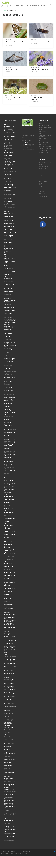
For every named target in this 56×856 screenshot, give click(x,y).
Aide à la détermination (44, 125)
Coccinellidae (7, 536)
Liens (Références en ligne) (45, 142)
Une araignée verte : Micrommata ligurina (28, 145)
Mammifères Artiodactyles (43, 180)
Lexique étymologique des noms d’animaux (45, 136)
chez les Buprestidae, (11, 371)
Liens (40, 140)
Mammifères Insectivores (42, 187)
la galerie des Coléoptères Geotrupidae (7, 823)
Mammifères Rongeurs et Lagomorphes (45, 190)
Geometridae (7, 158)
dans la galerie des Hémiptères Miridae (9, 768)
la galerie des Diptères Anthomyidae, (8, 383)
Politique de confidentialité (45, 148)
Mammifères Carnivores (42, 184)
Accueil (4, 10)
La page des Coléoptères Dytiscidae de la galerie (10, 453)
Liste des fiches (42, 144)
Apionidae (8, 132)
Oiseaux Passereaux (44, 206)
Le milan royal (30, 142)
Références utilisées (43, 152)
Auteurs (41, 129)
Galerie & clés (42, 133)
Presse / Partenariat (43, 150)
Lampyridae (8, 539)
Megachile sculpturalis (39, 69)
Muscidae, (6, 500)
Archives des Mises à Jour (45, 127)
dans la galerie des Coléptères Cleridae (10, 813)
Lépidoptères (42, 178)
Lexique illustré (42, 138)
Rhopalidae (10, 550)
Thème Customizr (22, 853)
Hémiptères (42, 174)
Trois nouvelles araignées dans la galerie (8, 416)
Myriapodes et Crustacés (43, 197)
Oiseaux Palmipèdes (44, 204)
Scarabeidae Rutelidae (9, 129)
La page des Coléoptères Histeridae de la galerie (10, 441)
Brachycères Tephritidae (9, 309)
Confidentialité (42, 131)
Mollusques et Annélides (43, 194)
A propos (41, 123)
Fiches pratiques (43, 172)
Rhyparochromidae (10, 553)
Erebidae (7, 162)
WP (8, 853)
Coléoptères (42, 168)
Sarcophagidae (8, 505)
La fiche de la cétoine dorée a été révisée (10, 633)
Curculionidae (11, 531)
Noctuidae (12, 164)
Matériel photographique (45, 146)
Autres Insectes (43, 166)
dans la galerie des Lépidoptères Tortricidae (9, 780)
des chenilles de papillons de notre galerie (10, 656)
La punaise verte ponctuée (37, 98)
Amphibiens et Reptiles (45, 162)
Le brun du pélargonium (14, 41)
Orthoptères (42, 210)
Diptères (41, 170)
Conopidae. (11, 508)
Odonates (42, 200)
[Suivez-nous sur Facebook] (54, 852)
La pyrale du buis (11, 69)
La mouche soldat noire (40, 41)
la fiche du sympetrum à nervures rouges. (9, 739)
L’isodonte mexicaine (12, 97)
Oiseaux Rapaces (43, 208)
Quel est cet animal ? (11, 851)
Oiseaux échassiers (44, 202)
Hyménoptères (43, 176)
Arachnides (42, 164)
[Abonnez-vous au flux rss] (52, 852)
